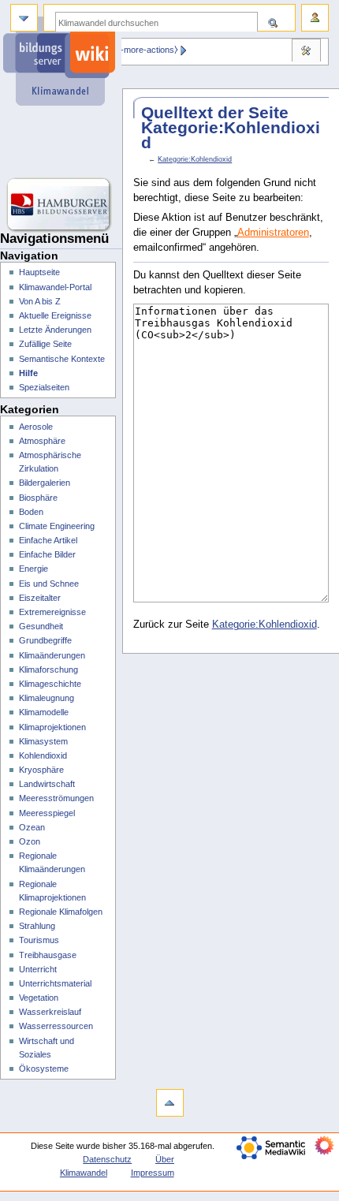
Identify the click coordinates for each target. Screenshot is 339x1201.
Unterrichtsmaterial (55, 983)
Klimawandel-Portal (55, 287)
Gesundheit (41, 626)
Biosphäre (38, 497)
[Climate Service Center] (61, 142)
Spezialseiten (44, 387)
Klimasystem (43, 741)
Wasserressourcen (56, 1026)
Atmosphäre (42, 441)
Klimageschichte (50, 683)
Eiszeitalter (40, 597)
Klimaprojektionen (52, 727)
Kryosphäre (41, 769)
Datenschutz (107, 1159)
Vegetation (38, 997)
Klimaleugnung (46, 698)
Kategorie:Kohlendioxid (195, 159)
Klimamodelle (44, 712)
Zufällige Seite (45, 344)
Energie (33, 568)
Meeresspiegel (47, 813)
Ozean (32, 827)
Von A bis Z (40, 301)
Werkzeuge (305, 52)
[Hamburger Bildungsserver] (61, 205)
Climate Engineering (57, 526)
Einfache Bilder (47, 554)
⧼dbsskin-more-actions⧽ (132, 49)
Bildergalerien (44, 482)
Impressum (152, 1172)
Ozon (29, 841)
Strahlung (37, 926)
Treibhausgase (47, 955)
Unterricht (38, 969)
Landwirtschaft (47, 784)
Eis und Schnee (49, 583)
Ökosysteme (44, 1068)
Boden (31, 512)
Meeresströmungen (56, 798)
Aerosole (36, 426)
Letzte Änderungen (55, 329)
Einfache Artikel (48, 540)
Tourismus (39, 940)
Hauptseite (39, 272)
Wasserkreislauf (50, 1011)
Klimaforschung (48, 669)
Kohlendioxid (43, 755)
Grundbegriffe (45, 640)
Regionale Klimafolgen (60, 911)
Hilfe (28, 373)
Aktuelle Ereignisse (55, 315)
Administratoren (273, 232)
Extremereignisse (52, 612)
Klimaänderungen (52, 655)
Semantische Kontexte (62, 359)
